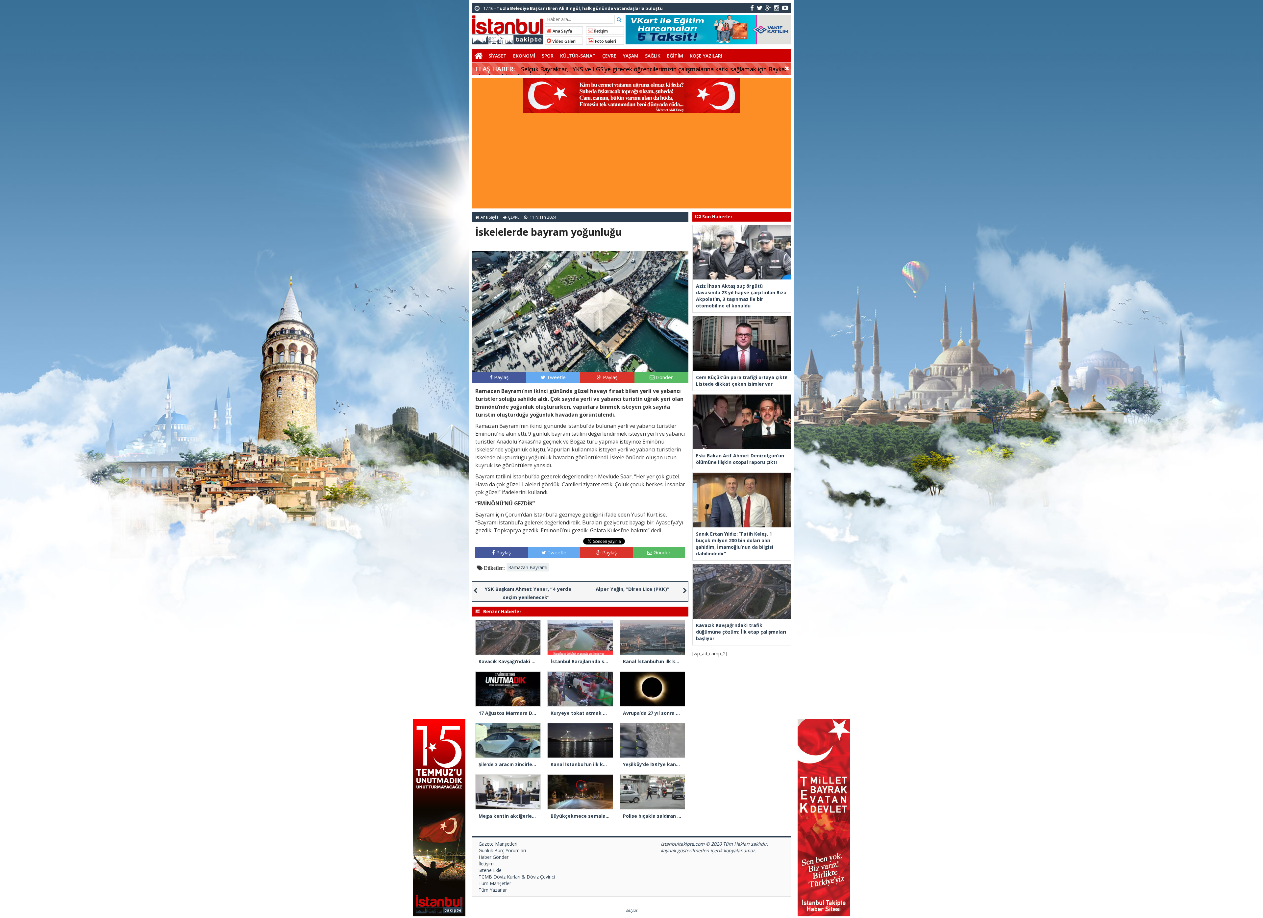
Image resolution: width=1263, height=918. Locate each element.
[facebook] (752, 8)
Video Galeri (563, 41)
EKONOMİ (524, 56)
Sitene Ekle (490, 870)
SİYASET (497, 56)
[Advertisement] (631, 162)
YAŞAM (630, 56)
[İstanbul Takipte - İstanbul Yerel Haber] (507, 28)
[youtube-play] (785, 8)
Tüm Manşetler (495, 883)
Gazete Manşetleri (498, 844)
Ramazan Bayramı (527, 567)
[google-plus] (768, 8)
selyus (631, 910)
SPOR (548, 56)
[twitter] (759, 8)
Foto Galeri (605, 41)
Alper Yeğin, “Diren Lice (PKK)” (632, 589)
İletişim (600, 31)
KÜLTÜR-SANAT (578, 56)
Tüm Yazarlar (493, 890)
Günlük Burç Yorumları (502, 850)
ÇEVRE (609, 56)
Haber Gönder (493, 857)
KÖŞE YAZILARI (706, 56)
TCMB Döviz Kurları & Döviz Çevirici (517, 877)
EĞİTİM (675, 56)
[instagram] (776, 8)
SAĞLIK (652, 56)
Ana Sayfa (562, 31)
